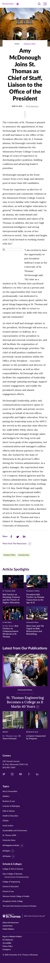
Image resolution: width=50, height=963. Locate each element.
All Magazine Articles (11, 845)
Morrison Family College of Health (16, 896)
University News (23, 555)
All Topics (6, 851)
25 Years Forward (12, 737)
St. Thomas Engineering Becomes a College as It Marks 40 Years (25, 702)
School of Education (11, 887)
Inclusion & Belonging (11, 806)
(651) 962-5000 (9, 767)
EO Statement (8, 940)
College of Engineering (11, 882)
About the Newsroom (11, 923)
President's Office (30, 44)
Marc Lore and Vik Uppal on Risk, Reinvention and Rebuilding (35, 630)
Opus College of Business (16, 875)
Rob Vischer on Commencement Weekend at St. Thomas (10, 631)
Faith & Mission (9, 811)
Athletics (6, 796)
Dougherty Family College (13, 901)
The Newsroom (33, 106)
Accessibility (7, 943)
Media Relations (8, 929)
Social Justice (8, 826)
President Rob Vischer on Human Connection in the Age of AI (35, 598)
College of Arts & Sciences (13, 869)
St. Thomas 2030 (9, 835)
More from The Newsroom (15, 544)
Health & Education (10, 816)
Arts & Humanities (10, 791)
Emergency (7, 949)
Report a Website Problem (12, 937)
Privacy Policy (7, 946)
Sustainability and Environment (15, 831)
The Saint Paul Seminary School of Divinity (19, 906)
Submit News (8, 926)
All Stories (7, 856)
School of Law (8, 891)
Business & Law (9, 801)
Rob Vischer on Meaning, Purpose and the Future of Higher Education (11, 598)
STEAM (5, 821)
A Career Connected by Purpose (36, 737)
